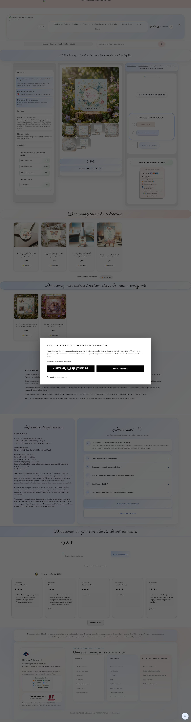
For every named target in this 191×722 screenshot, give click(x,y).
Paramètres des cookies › (57, 377)
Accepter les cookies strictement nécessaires (70, 369)
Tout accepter (120, 369)
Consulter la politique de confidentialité (59, 361)
